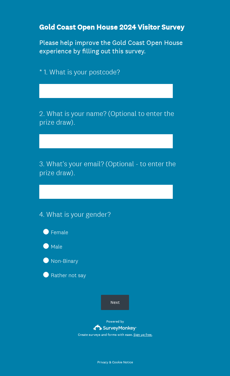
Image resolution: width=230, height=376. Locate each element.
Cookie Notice (122, 362)
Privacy (102, 362)
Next (115, 302)
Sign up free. (143, 334)
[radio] (42, 231)
